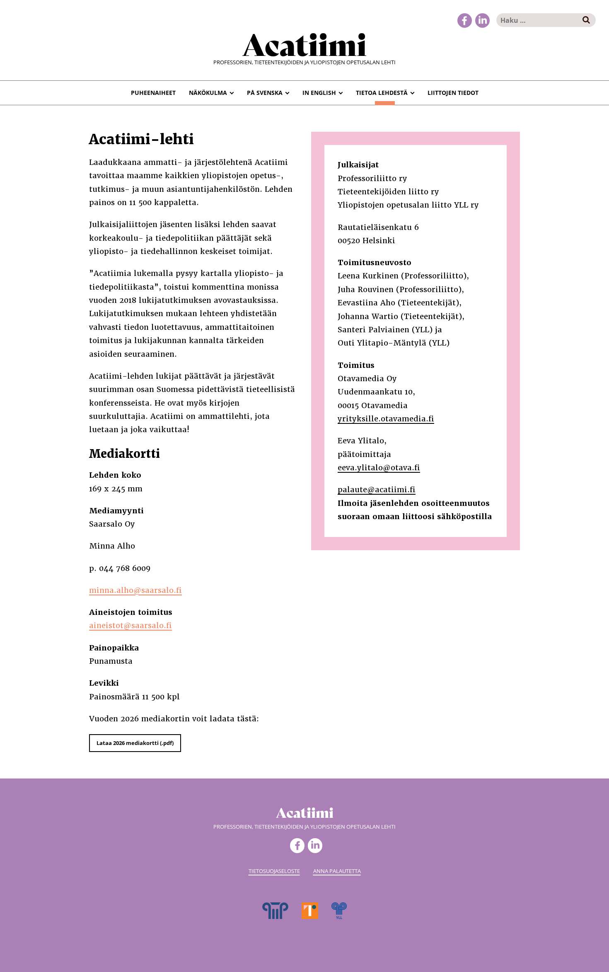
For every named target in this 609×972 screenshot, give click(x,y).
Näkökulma (208, 92)
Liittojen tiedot (453, 92)
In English (319, 92)
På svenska (265, 92)
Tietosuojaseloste (274, 871)
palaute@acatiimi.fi (377, 489)
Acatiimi (304, 43)
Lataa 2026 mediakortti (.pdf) (135, 743)
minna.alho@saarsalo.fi (135, 590)
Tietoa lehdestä (382, 92)
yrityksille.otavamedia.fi (386, 418)
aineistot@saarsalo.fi (130, 625)
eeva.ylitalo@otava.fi (379, 467)
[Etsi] (586, 20)
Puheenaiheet (153, 92)
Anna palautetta (337, 871)
